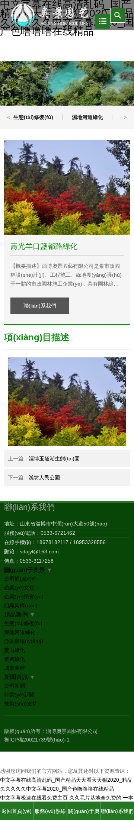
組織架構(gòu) (21, 605)
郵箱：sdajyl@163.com (31, 551)
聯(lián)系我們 (39, 306)
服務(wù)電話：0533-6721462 (39, 533)
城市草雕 (14, 668)
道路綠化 (14, 659)
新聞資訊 (16, 676)
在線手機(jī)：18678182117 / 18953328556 (55, 542)
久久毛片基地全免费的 (95, 798)
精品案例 (16, 614)
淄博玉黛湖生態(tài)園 (54, 459)
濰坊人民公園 (44, 477)
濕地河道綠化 (87, 117)
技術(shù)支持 (20, 704)
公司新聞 (14, 686)
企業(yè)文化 (19, 588)
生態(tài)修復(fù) (33, 117)
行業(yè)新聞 (19, 695)
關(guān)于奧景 (24, 569)
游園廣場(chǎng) (23, 641)
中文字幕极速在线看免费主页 (34, 798)
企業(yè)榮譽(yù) (24, 596)
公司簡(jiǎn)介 (20, 579)
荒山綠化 (14, 650)
